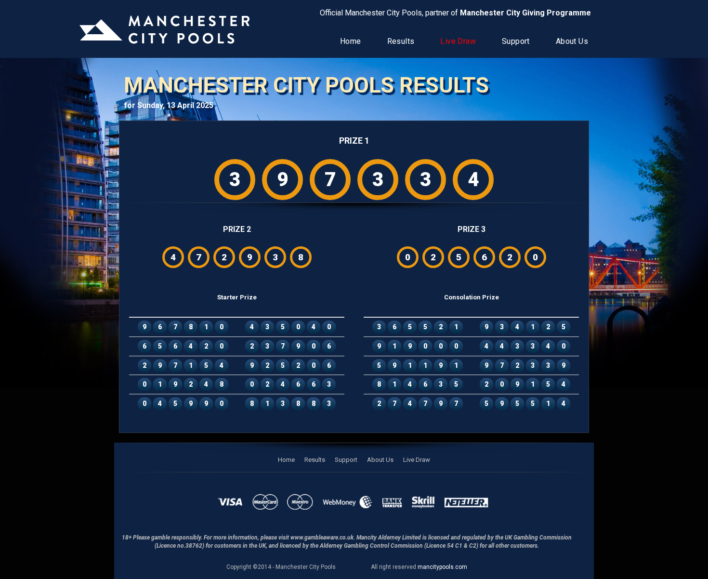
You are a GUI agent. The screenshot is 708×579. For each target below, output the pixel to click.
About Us (572, 41)
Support (516, 41)
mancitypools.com (442, 567)
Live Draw (458, 41)
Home (350, 41)
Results (401, 41)
